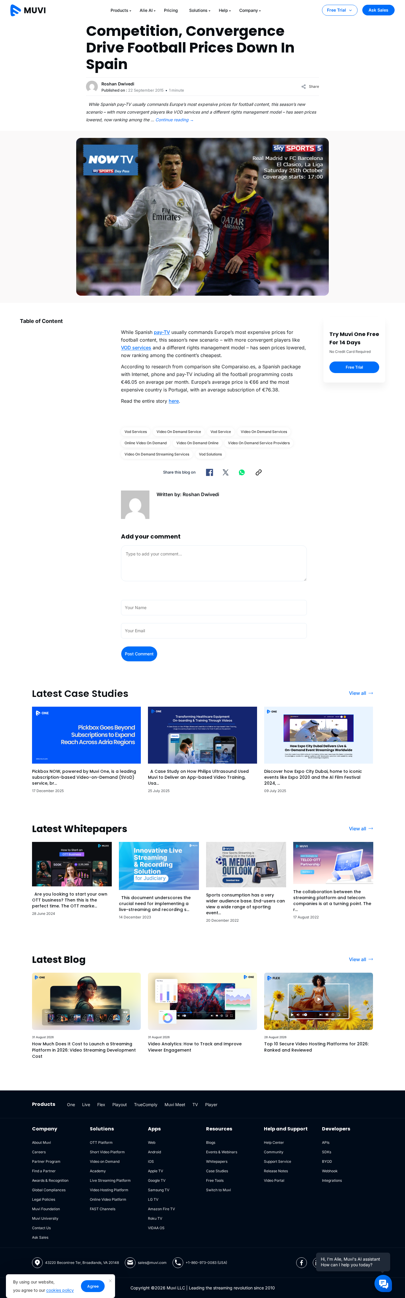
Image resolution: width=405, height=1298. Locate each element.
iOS (151, 1161)
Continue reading (174, 119)
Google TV (156, 1180)
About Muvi (41, 1142)
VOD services (136, 348)
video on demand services (264, 431)
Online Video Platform (108, 1199)
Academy (98, 1171)
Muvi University (45, 1218)
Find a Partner (44, 1171)
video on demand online (197, 443)
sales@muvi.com (152, 1262)
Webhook (330, 1171)
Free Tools (215, 1180)
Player (211, 1104)
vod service (221, 431)
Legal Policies (43, 1199)
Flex (101, 1104)
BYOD (327, 1161)
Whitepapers (216, 1161)
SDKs (326, 1152)
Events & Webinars (221, 1152)
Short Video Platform (107, 1152)
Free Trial (336, 9)
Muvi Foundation (46, 1209)
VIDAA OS (156, 1228)
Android (154, 1152)
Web (151, 1142)
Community (273, 1152)
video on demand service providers (259, 443)
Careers (39, 1152)
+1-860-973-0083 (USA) (206, 1262)
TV (195, 1104)
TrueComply (145, 1104)
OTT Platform (101, 1142)
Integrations (332, 1180)
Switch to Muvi (218, 1190)
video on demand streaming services (157, 454)
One (71, 1104)
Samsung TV (158, 1190)
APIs (325, 1142)
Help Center (274, 1142)
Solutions (198, 10)
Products (119, 10)
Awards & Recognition (50, 1180)
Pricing (171, 10)
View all (357, 693)
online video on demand (146, 443)
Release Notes (276, 1171)
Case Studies (217, 1171)
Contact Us (41, 1228)
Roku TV (155, 1218)
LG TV (153, 1199)
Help (223, 10)
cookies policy (60, 1290)
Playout (119, 1104)
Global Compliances (49, 1190)
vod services (136, 431)
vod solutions (210, 454)
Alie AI (146, 10)
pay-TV (162, 332)
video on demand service (179, 431)
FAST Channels (102, 1209)
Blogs (210, 1142)
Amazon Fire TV (161, 1209)
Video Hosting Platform (109, 1190)
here (174, 401)
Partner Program (46, 1161)
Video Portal (274, 1180)
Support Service (277, 1161)
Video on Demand (104, 1161)
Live (86, 1104)
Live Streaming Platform (110, 1180)
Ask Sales (378, 9)
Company (248, 10)
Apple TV (155, 1171)
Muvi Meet (175, 1104)
